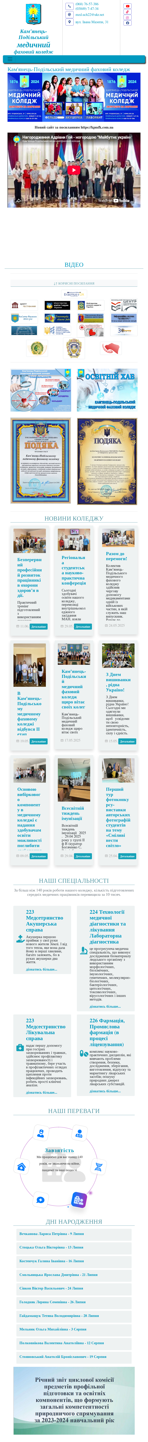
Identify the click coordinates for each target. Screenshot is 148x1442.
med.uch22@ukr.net (90, 14)
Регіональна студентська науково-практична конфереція (74, 570)
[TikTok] (128, 11)
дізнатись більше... (41, 969)
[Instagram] (128, 17)
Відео (74, 264)
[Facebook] (128, 23)
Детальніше (38, 627)
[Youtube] (128, 6)
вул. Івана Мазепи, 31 (92, 21)
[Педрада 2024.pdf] (74, 1400)
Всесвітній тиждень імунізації (73, 813)
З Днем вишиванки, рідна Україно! (118, 682)
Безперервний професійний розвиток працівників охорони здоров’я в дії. (29, 577)
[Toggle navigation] (10, 59)
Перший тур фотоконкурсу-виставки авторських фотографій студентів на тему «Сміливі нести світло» (118, 817)
